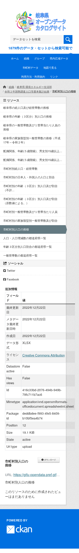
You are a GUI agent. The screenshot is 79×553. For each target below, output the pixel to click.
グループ (39, 58)
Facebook (12, 279)
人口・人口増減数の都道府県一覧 (24, 238)
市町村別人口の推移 (64, 91)
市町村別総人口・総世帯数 (20, 169)
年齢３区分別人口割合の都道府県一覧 (29, 247)
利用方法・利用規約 (33, 76)
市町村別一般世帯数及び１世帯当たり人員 (30, 212)
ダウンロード (49, 460)
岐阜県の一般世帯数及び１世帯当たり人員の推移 (31, 127)
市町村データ (30, 67)
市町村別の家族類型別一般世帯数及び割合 (30, 221)
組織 (26, 58)
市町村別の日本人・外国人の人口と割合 (29, 177)
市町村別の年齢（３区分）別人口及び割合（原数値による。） (30, 201)
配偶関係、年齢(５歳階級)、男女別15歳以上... (32, 151)
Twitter (10, 271)
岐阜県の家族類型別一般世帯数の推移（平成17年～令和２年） (31, 140)
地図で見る (50, 67)
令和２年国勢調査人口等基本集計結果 (27, 91)
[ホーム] (4, 87)
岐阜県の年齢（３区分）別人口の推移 (27, 116)
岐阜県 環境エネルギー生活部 (34, 87)
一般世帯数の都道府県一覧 (20, 255)
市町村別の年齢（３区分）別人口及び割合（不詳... (30, 188)
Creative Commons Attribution (43, 355)
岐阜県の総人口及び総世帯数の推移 (26, 108)
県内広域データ (59, 58)
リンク (54, 76)
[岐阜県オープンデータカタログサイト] (39, 13)
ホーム (15, 58)
